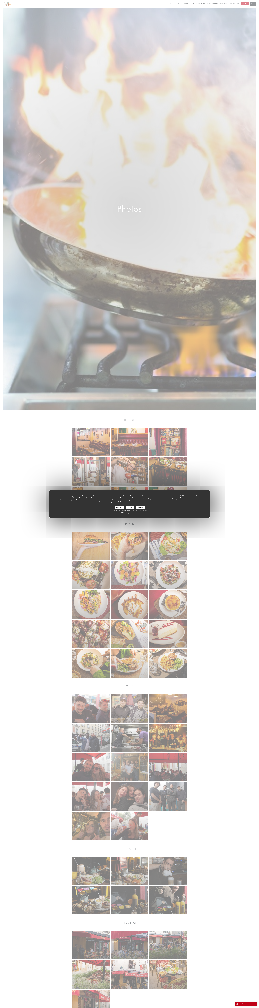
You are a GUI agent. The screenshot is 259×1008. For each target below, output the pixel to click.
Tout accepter (119, 507)
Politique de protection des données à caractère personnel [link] (130, 510)
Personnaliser (140, 507)
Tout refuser (130, 507)
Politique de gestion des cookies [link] (130, 513)
